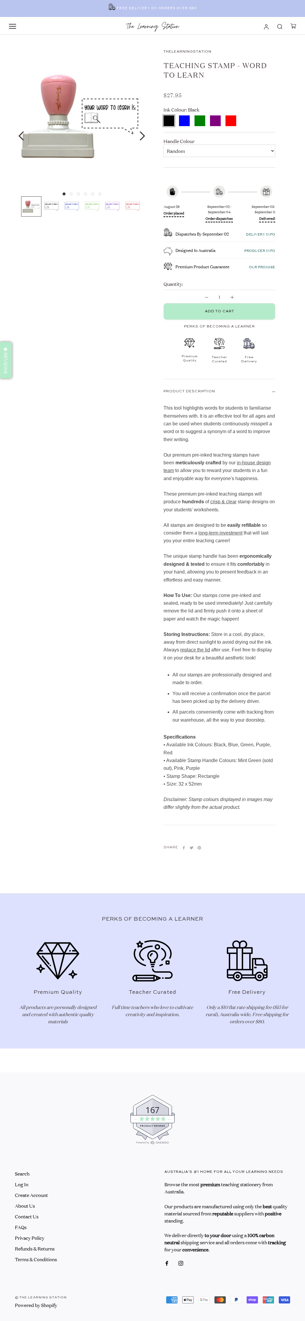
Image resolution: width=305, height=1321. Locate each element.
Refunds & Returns (35, 1248)
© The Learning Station (41, 1297)
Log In (21, 1184)
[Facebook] (184, 848)
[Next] (142, 135)
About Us (25, 1205)
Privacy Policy (29, 1237)
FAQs (21, 1227)
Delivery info (260, 233)
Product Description (189, 391)
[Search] (280, 26)
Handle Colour (179, 141)
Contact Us (26, 1216)
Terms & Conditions (36, 1259)
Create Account (31, 1195)
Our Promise (262, 266)
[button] (6, 360)
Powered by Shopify (36, 1305)
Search (22, 1173)
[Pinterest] (199, 848)
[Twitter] (191, 848)
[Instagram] (180, 1262)
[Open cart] (293, 26)
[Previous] (21, 135)
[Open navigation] (12, 26)
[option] (152, 8)
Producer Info (259, 250)
